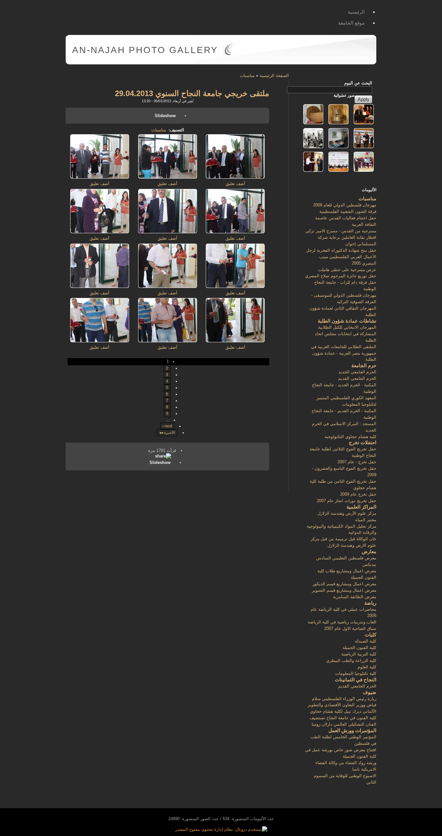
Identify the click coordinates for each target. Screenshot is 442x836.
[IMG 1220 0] (167, 177)
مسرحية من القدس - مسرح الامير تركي (340, 230)
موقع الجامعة (351, 23)
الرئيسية (356, 12)
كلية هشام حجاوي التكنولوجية (350, 436)
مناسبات (247, 75)
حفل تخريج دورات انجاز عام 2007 (346, 500)
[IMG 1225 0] (99, 231)
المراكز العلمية (361, 507)
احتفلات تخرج (362, 442)
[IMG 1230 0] (235, 340)
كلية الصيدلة (365, 641)
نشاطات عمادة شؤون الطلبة (347, 321)
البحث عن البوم (358, 83)
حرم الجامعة (363, 365)
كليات (370, 634)
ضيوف (369, 692)
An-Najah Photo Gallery (145, 50)
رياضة (370, 603)
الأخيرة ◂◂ (167, 432)
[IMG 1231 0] (167, 340)
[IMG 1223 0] (235, 231)
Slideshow (165, 115)
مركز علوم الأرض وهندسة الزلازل (346, 513)
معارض (369, 551)
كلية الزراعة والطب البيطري (351, 660)
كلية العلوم (367, 667)
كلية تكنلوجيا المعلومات (355, 673)
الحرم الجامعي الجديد (357, 371)
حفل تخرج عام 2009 (358, 494)
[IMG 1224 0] (167, 231)
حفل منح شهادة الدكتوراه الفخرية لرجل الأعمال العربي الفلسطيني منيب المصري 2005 (341, 257)
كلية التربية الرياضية (358, 654)
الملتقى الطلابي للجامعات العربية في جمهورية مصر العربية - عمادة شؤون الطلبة (343, 353)
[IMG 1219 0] (235, 177)
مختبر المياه (365, 519)
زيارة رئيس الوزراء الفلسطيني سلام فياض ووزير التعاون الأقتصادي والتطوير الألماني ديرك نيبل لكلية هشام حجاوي (342, 705)
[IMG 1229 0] (99, 286)
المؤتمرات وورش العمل (352, 730)
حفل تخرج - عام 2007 (356, 461)
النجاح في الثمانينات (355, 679)
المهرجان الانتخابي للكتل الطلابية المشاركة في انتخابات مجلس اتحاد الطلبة (345, 334)
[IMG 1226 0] (235, 286)
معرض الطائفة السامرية (354, 596)
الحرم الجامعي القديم (357, 378)
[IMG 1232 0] (99, 340)
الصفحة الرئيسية (274, 75)
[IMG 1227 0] (167, 286)
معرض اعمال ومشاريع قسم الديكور (344, 583)
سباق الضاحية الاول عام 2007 (350, 628)
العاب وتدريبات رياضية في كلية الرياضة (342, 622)
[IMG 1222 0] (99, 177)
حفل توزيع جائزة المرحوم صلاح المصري (340, 275)
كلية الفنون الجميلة (359, 647)
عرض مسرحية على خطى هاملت (347, 269)
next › (167, 426)
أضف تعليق (235, 183)
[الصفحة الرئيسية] (229, 53)
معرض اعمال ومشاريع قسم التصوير (344, 590)
